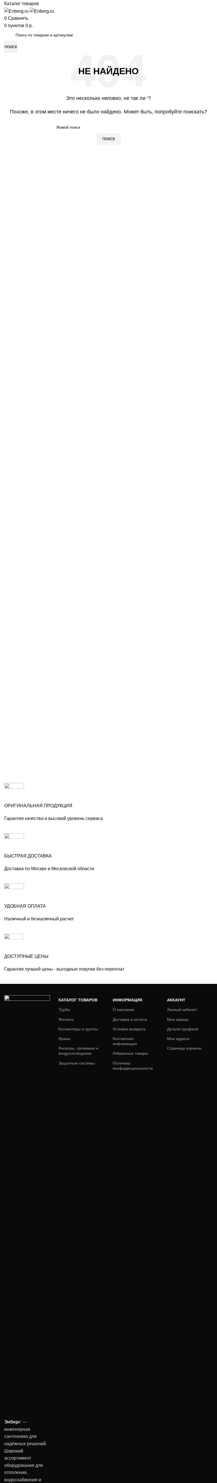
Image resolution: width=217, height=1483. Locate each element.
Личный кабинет (182, 1009)
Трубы (64, 1009)
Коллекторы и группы (78, 1029)
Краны (64, 1038)
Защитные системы (76, 1063)
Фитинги (66, 1019)
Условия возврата (129, 1029)
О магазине (123, 1009)
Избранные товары (130, 1053)
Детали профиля (182, 1029)
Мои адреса (178, 1038)
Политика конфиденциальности (133, 1065)
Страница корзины (184, 1048)
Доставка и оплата (130, 1019)
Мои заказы (177, 1019)
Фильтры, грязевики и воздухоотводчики (78, 1051)
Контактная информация (125, 1041)
